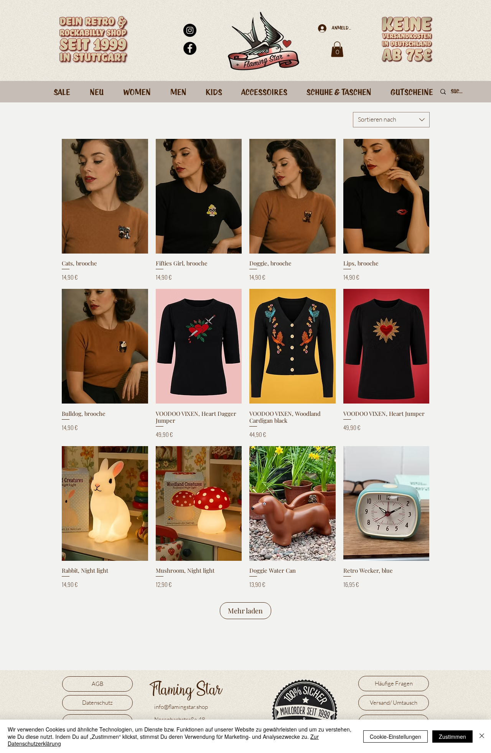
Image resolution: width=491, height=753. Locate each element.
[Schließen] (481, 736)
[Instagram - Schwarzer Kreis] (189, 30)
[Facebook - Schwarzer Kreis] (189, 48)
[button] (337, 49)
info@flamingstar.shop (181, 706)
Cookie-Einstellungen (395, 736)
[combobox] (391, 119)
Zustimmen (452, 736)
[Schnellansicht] (105, 196)
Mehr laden (245, 610)
